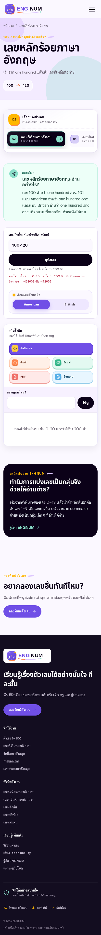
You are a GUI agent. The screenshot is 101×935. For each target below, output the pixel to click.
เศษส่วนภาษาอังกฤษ (16, 769)
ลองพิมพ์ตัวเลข (19, 611)
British (69, 305)
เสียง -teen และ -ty (17, 853)
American (31, 305)
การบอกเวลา (11, 761)
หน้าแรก (8, 25)
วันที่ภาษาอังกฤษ (14, 754)
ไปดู (85, 402)
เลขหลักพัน (10, 822)
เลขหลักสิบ (10, 807)
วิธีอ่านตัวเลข (11, 845)
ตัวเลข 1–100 (12, 738)
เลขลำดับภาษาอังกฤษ (17, 746)
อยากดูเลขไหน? (16, 392)
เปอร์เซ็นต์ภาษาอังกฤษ (18, 799)
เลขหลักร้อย (10, 815)
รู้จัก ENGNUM (22, 527)
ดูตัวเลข (50, 259)
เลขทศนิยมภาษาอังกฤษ (18, 792)
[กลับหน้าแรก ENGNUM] (26, 9)
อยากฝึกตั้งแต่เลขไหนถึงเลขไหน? (29, 234)
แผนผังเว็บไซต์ (13, 868)
